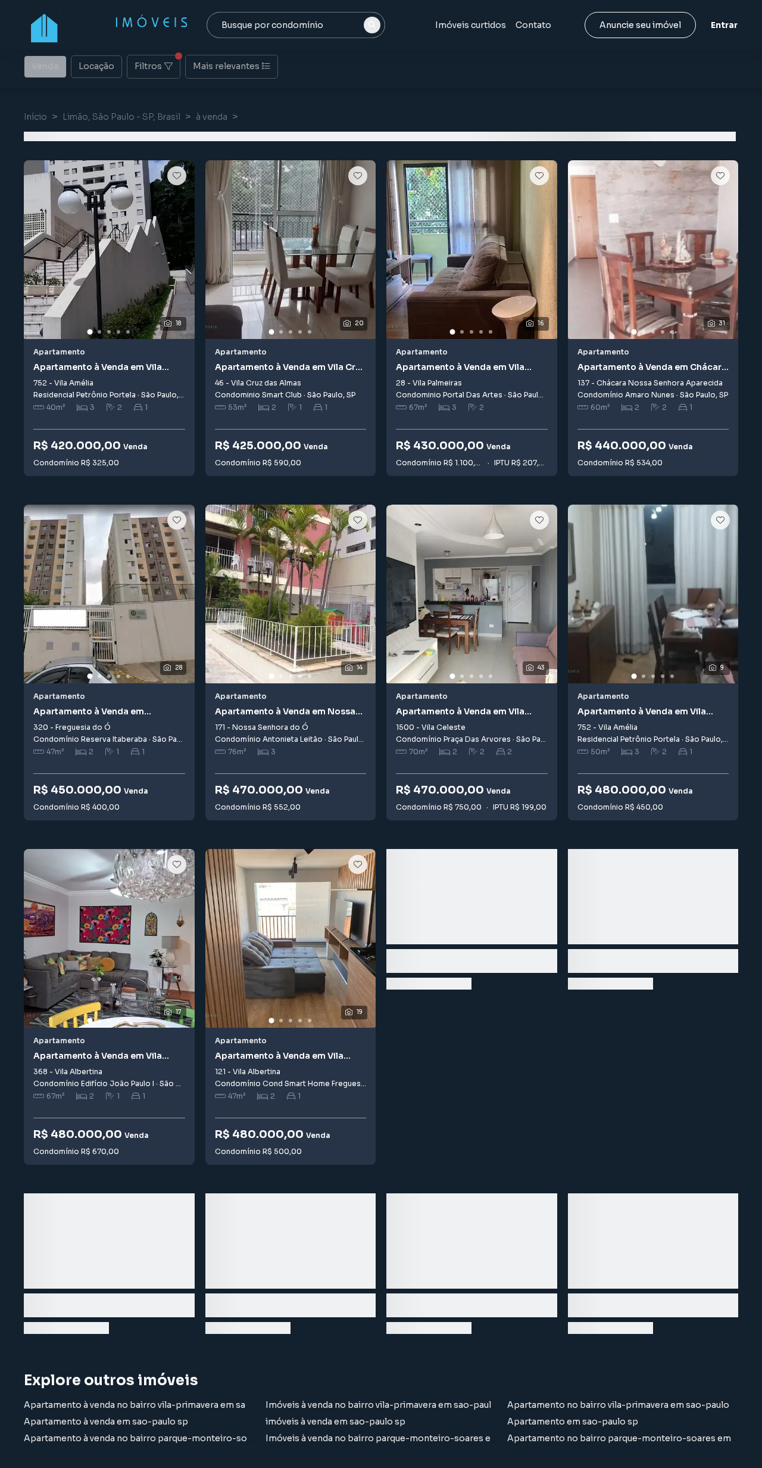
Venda (45, 66)
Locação (96, 66)
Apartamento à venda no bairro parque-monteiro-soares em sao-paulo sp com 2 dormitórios (222, 1438)
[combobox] (296, 25)
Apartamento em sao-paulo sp (572, 1421)
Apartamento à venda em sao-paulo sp (106, 1421)
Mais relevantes (226, 66)
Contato (533, 25)
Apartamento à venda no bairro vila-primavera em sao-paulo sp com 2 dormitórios (198, 1404)
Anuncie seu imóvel (640, 25)
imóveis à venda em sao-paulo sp (335, 1421)
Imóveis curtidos (470, 25)
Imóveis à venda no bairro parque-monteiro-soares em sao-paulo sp (411, 1438)
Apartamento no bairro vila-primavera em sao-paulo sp (624, 1404)
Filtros (148, 66)
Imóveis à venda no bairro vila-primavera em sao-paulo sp (388, 1404)
